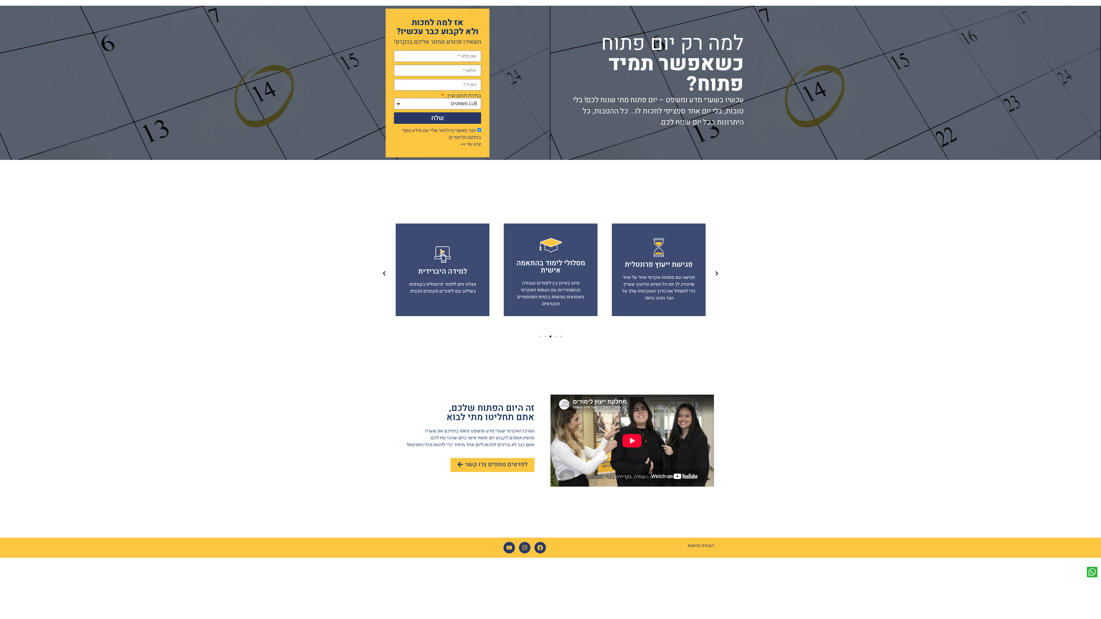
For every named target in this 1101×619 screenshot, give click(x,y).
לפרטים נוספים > (550, 270)
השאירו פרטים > (658, 270)
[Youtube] (509, 547)
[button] (561, 336)
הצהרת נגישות (701, 545)
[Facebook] (540, 547)
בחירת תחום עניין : (462, 95)
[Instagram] (524, 547)
